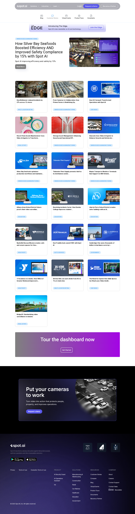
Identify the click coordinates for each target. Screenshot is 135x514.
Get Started (66, 350)
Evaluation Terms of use (38, 470)
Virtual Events (94, 486)
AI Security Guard (59, 474)
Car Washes (76, 489)
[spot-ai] (17, 445)
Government (76, 501)
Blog (91, 482)
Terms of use (23, 470)
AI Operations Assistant (58, 480)
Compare (93, 478)
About (110, 474)
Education (75, 497)
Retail (74, 485)
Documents (94, 495)
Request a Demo (91, 6)
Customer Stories (96, 474)
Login (79, 6)
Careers (111, 478)
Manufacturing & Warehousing (77, 476)
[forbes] (87, 447)
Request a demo (34, 411)
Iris (55, 485)
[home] (22, 6)
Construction (76, 481)
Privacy (12, 470)
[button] (34, 6)
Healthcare (75, 493)
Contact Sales (113, 486)
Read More (21, 67)
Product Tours (94, 490)
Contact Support (114, 482)
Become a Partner (109, 6)
